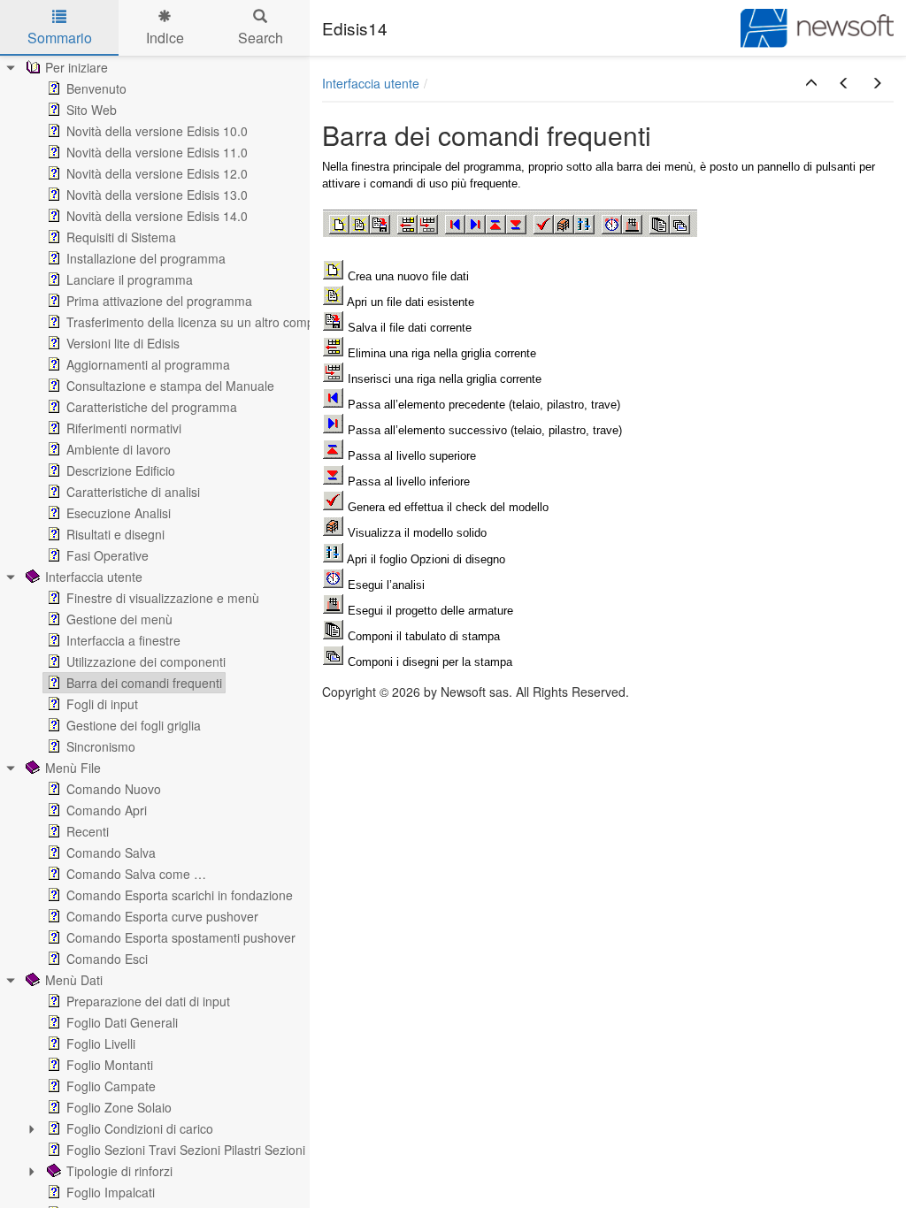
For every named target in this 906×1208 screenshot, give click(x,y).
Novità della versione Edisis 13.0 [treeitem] (157, 194)
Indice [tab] (165, 37)
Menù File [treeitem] (73, 767)
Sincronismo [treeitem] (100, 746)
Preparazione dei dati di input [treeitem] (148, 1001)
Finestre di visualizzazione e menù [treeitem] (162, 598)
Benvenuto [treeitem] (96, 88)
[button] (811, 83)
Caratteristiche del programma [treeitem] (151, 407)
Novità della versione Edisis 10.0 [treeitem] (157, 131)
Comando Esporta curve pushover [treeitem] (162, 916)
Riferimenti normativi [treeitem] (123, 428)
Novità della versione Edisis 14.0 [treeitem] (157, 216)
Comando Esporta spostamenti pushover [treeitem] (181, 937)
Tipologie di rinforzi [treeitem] (119, 1171)
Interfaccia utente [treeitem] (93, 576)
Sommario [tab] (59, 37)
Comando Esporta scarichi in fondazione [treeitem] (179, 895)
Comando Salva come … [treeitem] (136, 874)
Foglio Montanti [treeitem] (109, 1065)
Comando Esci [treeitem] (107, 958)
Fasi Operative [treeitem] (107, 555)
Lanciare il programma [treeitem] (129, 279)
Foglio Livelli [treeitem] (100, 1043)
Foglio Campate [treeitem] (111, 1086)
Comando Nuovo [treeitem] (113, 789)
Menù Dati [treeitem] (74, 980)
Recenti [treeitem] (87, 831)
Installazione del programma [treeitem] (146, 258)
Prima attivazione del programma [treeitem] (159, 301)
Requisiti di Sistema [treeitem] (121, 237)
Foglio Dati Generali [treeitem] (122, 1022)
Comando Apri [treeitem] (106, 810)
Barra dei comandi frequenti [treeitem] (144, 683)
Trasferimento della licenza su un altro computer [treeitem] (201, 322)
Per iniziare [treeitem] (76, 67)
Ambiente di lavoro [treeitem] (118, 449)
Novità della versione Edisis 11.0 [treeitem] (157, 152)
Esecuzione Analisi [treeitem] (118, 513)
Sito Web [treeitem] (91, 110)
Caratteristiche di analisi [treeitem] (133, 492)
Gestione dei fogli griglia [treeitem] (133, 725)
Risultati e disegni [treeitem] (115, 534)
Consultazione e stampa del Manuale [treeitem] (170, 385)
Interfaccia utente (370, 83)
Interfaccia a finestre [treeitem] (123, 640)
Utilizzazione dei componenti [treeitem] (146, 661)
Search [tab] (260, 37)
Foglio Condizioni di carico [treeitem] (139, 1128)
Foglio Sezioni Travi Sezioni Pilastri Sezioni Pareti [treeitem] (204, 1149)
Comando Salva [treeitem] (111, 852)
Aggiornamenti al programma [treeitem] (148, 364)
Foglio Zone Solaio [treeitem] (119, 1107)
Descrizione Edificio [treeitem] (120, 470)
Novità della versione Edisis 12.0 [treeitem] (157, 173)
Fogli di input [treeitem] (102, 704)
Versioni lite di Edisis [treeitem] (123, 343)
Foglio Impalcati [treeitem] (110, 1192)
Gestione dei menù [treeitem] (119, 619)
